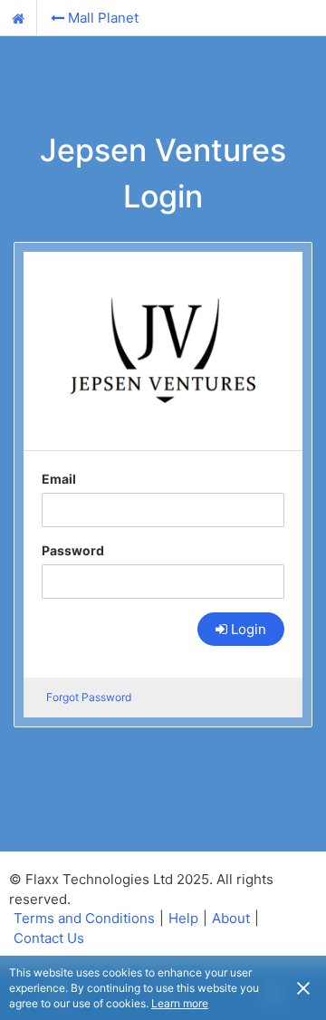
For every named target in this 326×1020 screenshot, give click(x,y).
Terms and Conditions (84, 918)
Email (59, 478)
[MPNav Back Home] (18, 18)
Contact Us (49, 938)
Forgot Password (88, 697)
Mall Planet (103, 17)
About (231, 918)
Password (73, 550)
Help (183, 918)
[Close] (303, 987)
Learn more (179, 1003)
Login (248, 629)
